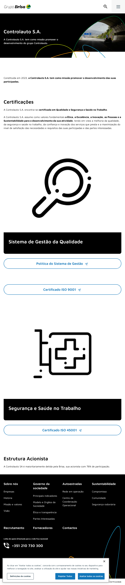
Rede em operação (73, 491)
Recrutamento (14, 528)
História (8, 498)
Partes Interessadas (44, 518)
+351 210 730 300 (27, 545)
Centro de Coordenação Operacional (69, 502)
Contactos (69, 528)
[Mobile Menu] (118, 6)
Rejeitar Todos (65, 576)
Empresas (9, 491)
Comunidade (99, 498)
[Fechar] (104, 561)
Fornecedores (43, 528)
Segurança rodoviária (103, 504)
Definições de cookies (20, 576)
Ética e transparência (45, 512)
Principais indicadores (45, 495)
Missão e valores (13, 504)
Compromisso (99, 491)
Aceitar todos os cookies (91, 576)
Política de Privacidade (112, 582)
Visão (7, 510)
